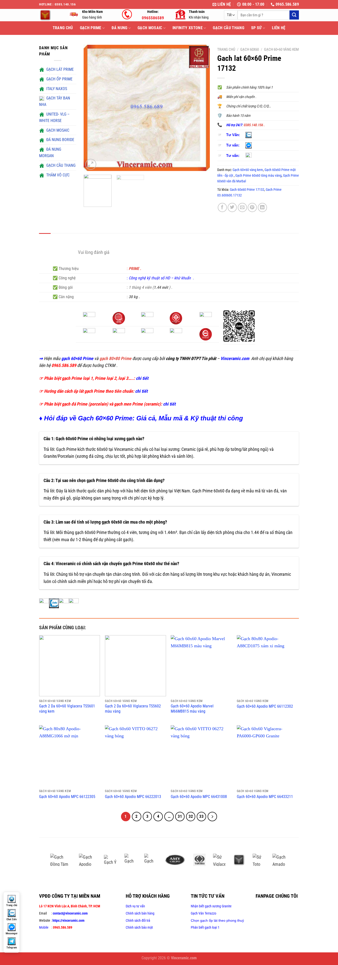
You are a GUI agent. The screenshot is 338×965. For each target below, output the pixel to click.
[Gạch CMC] (150, 860)
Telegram (11, 947)
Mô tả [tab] (45, 238)
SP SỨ (256, 27)
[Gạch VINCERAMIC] (239, 860)
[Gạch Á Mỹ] (175, 860)
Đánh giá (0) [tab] (65, 238)
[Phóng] (90, 164)
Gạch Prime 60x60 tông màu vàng (258, 175)
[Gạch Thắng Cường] (131, 860)
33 (201, 816)
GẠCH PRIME (90, 27)
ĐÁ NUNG (119, 27)
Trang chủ (226, 49)
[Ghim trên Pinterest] (252, 207)
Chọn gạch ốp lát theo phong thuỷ (217, 920)
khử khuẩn (183, 278)
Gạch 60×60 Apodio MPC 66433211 (265, 796)
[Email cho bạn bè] (242, 207)
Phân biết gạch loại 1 (205, 927)
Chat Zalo (11, 919)
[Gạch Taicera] (199, 860)
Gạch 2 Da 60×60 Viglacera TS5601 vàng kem (67, 709)
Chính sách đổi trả (138, 920)
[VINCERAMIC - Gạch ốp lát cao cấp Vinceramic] (50, 15)
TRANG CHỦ (63, 27)
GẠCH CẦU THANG (228, 27)
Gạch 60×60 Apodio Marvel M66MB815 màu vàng (192, 709)
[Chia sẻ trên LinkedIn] (262, 207)
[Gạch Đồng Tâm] (61, 860)
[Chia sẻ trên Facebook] (222, 207)
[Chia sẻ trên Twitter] (232, 207)
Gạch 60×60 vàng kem (281, 49)
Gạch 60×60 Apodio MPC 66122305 (67, 796)
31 (180, 816)
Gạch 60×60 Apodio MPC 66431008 (199, 796)
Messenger (12, 933)
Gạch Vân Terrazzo (203, 913)
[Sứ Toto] (259, 860)
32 (191, 816)
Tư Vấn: (233, 135)
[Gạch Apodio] (87, 860)
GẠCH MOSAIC (150, 27)
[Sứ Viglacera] (219, 860)
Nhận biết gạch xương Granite (211, 906)
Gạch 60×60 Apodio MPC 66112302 (265, 706)
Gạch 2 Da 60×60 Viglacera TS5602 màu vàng (133, 709)
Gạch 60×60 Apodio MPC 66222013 (133, 796)
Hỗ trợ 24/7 (234, 125)
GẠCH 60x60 (249, 49)
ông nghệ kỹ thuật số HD (150, 278)
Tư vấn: (233, 145)
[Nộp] (294, 15)
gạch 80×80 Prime (115, 358)
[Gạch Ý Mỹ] (110, 859)
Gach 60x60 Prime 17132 (247, 190)
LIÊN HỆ (278, 27)
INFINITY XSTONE (187, 27)
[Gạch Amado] (281, 860)
